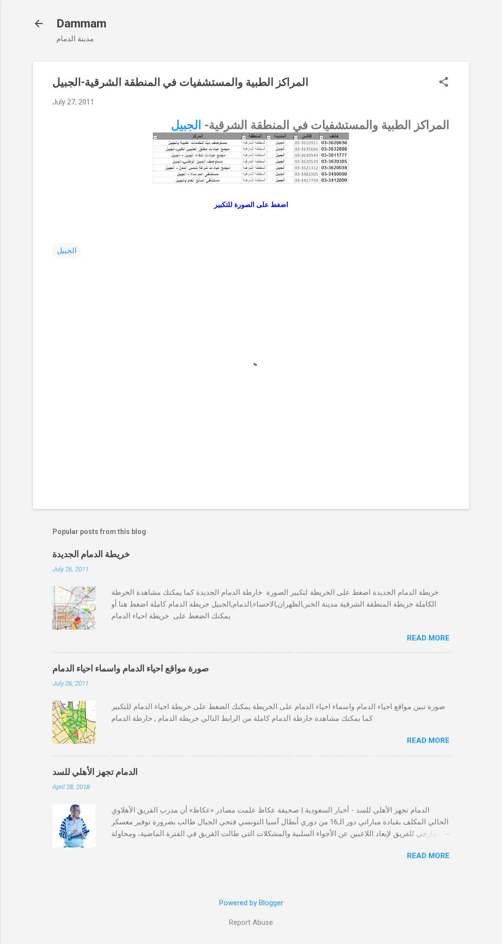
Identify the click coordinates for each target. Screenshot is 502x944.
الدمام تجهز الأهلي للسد (95, 771)
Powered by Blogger (251, 902)
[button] (444, 83)
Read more (428, 638)
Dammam (81, 23)
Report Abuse (251, 922)
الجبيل (186, 125)
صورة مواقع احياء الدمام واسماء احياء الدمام (130, 668)
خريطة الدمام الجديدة (91, 554)
